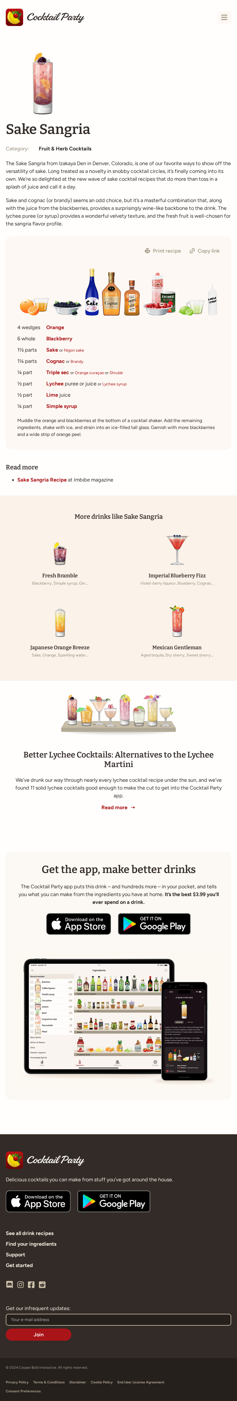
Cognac (55, 361)
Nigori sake (74, 350)
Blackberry (59, 338)
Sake (52, 350)
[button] (163, 250)
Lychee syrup (114, 384)
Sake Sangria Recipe (42, 480)
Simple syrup (61, 406)
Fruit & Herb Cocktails (65, 148)
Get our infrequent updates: (38, 1309)
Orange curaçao (89, 372)
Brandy (77, 361)
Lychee (55, 383)
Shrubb (116, 372)
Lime (52, 395)
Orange (55, 327)
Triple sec (57, 372)
